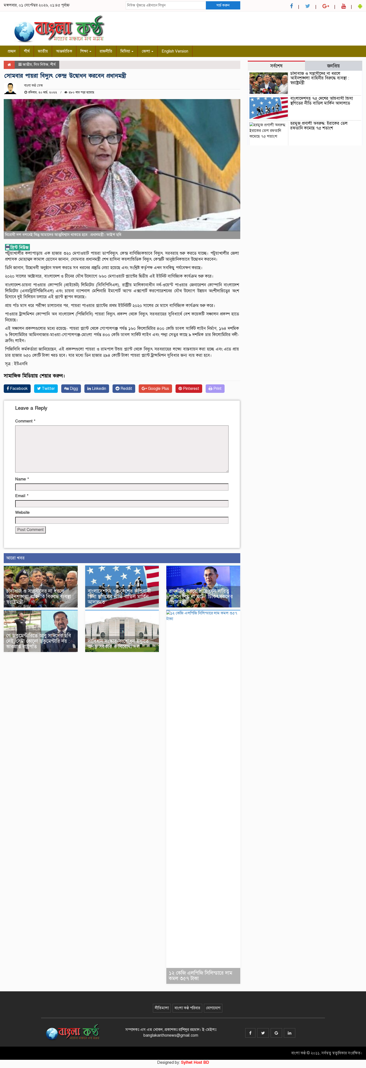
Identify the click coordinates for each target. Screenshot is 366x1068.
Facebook (18, 388)
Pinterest (190, 388)
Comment (25, 421)
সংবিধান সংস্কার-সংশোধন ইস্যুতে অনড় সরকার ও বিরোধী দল (118, 644)
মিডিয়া (126, 51)
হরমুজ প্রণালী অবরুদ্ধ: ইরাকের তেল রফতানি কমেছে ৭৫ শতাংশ (319, 126)
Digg (73, 388)
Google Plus (158, 388)
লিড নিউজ (41, 64)
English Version (175, 51)
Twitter (48, 388)
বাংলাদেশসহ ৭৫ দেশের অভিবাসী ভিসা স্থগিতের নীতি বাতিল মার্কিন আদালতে (119, 596)
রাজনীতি (106, 51)
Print (217, 388)
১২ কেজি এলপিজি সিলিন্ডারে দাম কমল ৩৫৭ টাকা (200, 976)
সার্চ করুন (223, 5)
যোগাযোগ (213, 1008)
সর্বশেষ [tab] (276, 66)
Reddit (126, 388)
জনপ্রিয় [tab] (333, 66)
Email (21, 496)
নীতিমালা (162, 1008)
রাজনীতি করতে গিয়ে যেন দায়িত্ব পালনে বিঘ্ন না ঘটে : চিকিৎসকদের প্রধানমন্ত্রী (201, 596)
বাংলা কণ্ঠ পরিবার (187, 1008)
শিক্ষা (84, 51)
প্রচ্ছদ (12, 51)
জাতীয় (43, 51)
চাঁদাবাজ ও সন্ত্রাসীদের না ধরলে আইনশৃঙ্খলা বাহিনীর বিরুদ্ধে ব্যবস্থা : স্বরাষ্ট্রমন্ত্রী (40, 596)
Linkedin (98, 388)
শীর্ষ (27, 51)
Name (22, 479)
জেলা (146, 51)
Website (22, 512)
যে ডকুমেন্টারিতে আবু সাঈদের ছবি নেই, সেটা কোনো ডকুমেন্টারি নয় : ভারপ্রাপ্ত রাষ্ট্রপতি (38, 641)
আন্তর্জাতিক (64, 51)
